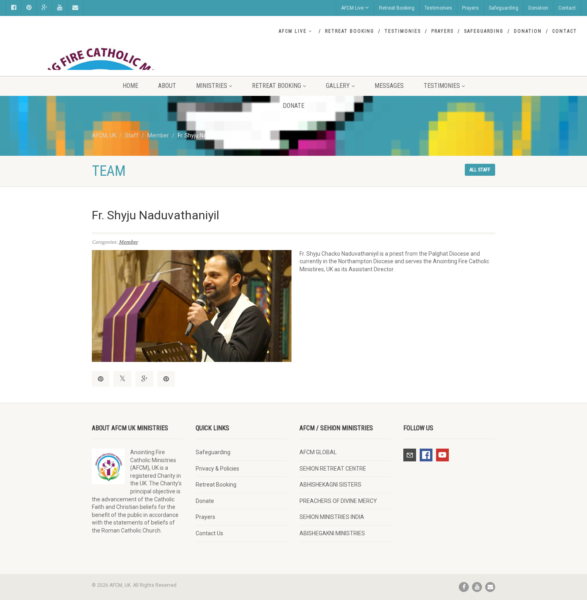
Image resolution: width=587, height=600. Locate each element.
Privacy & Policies (217, 468)
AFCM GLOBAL (318, 452)
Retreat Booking (396, 8)
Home (130, 85)
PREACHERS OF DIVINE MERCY (338, 501)
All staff (480, 170)
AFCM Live (352, 8)
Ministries (211, 85)
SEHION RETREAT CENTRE (332, 468)
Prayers (470, 8)
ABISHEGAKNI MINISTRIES (332, 533)
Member (128, 242)
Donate (293, 105)
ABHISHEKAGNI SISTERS (330, 484)
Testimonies (438, 8)
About (167, 85)
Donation (538, 8)
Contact (567, 8)
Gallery (338, 85)
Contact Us (209, 533)
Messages (389, 85)
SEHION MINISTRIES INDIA (331, 517)
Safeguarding (503, 8)
